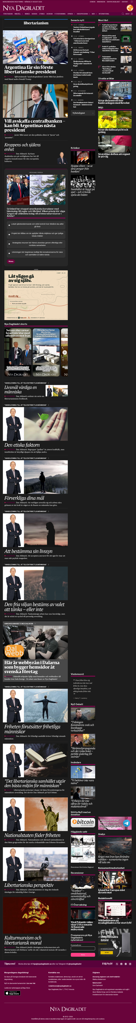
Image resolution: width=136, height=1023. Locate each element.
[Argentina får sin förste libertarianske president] (35, 47)
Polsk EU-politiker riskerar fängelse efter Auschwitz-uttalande (110, 49)
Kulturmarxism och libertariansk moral (22, 940)
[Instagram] (130, 964)
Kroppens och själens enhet (22, 147)
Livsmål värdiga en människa (20, 389)
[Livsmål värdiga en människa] (57, 390)
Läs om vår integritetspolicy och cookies (90, 1019)
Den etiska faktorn (22, 444)
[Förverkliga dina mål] (35, 477)
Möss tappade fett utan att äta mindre (83, 94)
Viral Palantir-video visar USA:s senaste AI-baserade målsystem (82, 926)
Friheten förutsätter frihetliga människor (32, 729)
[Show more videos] (64, 352)
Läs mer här (30, 983)
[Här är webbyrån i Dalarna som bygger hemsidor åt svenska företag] (35, 642)
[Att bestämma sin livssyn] (35, 530)
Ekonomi (50, 14)
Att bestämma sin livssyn (28, 551)
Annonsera (101, 2)
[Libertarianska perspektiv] (35, 864)
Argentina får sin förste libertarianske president (30, 69)
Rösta (11, 261)
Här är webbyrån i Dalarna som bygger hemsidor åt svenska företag (32, 667)
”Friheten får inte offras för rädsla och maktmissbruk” (81, 803)
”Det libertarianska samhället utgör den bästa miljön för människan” (34, 783)
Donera (92, 2)
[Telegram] (125, 964)
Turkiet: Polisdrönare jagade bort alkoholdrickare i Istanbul (84, 30)
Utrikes (42, 14)
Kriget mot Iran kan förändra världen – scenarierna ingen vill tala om (113, 859)
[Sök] (123, 13)
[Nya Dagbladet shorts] (36, 352)
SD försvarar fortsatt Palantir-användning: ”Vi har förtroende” (84, 52)
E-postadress (76, 945)
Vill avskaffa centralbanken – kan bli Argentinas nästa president (34, 126)
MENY (128, 14)
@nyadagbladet (74, 964)
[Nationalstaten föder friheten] (35, 814)
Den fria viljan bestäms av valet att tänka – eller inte (34, 606)
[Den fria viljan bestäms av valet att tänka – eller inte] (35, 583)
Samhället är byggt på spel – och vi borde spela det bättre (83, 192)
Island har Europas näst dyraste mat (111, 891)
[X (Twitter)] (117, 964)
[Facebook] (121, 964)
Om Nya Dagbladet (113, 2)
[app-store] (12, 993)
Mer (93, 14)
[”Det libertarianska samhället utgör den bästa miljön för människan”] (35, 760)
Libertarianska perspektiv (28, 885)
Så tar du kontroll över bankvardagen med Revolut (114, 102)
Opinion (70, 14)
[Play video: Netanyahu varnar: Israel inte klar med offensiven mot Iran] (17, 352)
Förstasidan (8, 14)
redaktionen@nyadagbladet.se (59, 986)
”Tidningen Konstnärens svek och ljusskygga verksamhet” (82, 726)
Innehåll (18, 14)
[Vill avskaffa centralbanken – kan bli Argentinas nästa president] (35, 101)
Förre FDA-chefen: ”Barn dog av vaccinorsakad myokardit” (109, 70)
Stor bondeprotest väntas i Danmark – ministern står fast (83, 105)
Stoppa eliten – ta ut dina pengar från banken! (81, 168)
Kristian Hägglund (87, 867)
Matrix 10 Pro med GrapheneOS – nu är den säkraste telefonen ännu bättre (110, 39)
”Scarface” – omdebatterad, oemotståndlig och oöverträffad (80, 895)
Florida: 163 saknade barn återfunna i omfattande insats (82, 75)
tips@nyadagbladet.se (42, 964)
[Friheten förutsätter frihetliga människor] (35, 705)
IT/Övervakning (60, 14)
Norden (34, 14)
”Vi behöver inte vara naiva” (82, 781)
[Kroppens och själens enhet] (62, 158)
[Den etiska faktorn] (35, 424)
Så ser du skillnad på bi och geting (83, 85)
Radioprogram (82, 14)
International (104, 14)
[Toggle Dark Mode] (131, 1)
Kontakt (125, 2)
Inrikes (27, 14)
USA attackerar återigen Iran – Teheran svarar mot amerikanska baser (84, 41)
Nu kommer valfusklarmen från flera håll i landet (109, 59)
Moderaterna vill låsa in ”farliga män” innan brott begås (82, 64)
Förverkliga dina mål (24, 498)
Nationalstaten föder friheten (32, 835)
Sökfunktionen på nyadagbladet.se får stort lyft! (115, 921)
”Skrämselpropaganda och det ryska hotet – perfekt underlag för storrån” (83, 752)
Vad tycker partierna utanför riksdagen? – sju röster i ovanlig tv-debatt (110, 28)
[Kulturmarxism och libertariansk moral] (35, 915)
